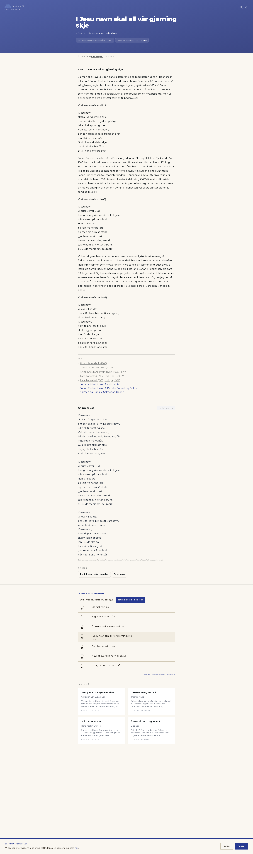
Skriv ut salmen (167, 408)
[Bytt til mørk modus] (246, 7)
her (76, 848)
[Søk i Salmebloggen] (241, 7)
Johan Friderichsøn (107, 33)
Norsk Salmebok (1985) (93, 363)
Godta (241, 846)
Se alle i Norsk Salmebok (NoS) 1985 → (159, 674)
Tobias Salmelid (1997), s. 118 (96, 367)
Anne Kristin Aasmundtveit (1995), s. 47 (103, 371)
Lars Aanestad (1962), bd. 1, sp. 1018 (100, 380)
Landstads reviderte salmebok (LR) (96, 600)
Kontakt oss (141, 560)
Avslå (227, 846)
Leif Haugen (97, 56)
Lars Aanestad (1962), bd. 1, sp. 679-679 (102, 376)
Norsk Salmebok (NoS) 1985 (130, 600)
